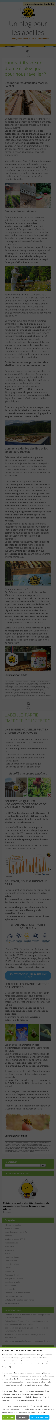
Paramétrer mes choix (39, 1417)
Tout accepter (8, 1417)
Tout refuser (22, 1417)
